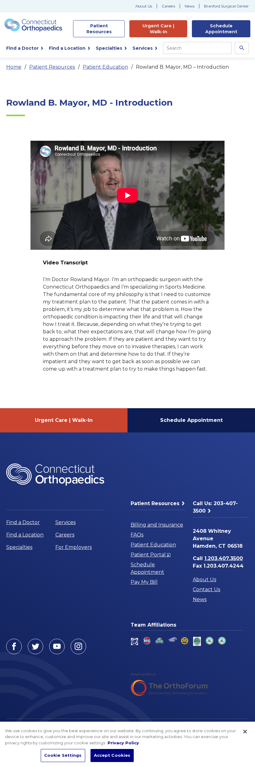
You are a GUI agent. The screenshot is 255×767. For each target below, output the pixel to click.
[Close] (245, 731)
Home (13, 67)
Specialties (19, 547)
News (189, 6)
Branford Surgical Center (226, 6)
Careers (168, 6)
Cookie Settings (63, 755)
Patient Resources (52, 67)
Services (65, 522)
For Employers (73, 547)
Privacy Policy (123, 742)
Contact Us (206, 589)
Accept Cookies (112, 755)
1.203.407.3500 (223, 558)
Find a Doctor (23, 522)
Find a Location (25, 535)
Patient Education (105, 67)
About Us (143, 6)
